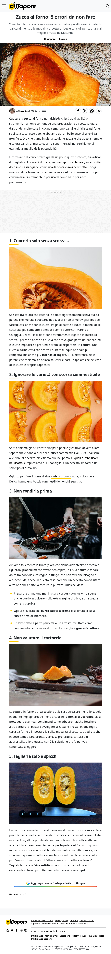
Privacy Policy (61, 920)
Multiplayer (37, 935)
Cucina (63, 39)
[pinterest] (21, 929)
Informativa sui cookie (42, 920)
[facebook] (16, 929)
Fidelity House (79, 935)
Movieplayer (51, 935)
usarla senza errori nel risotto (67, 167)
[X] (11, 929)
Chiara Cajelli (24, 111)
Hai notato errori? (17, 894)
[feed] (7, 929)
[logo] (22, 6)
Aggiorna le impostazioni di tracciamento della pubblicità (59, 923)
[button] (78, 111)
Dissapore (50, 39)
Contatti (74, 920)
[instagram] (25, 929)
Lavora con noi (86, 920)
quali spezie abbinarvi (70, 162)
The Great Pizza (96, 935)
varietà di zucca (40, 162)
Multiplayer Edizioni (41, 938)
